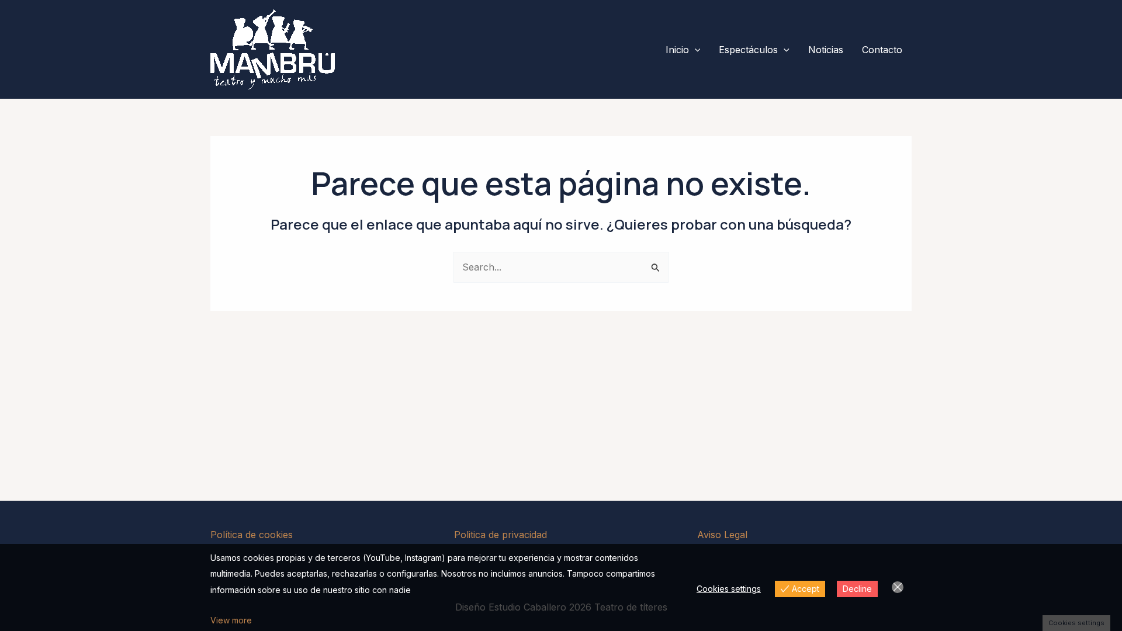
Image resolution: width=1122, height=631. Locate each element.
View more (231, 620)
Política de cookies (251, 534)
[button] (695, 49)
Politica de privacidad (500, 534)
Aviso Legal (722, 534)
